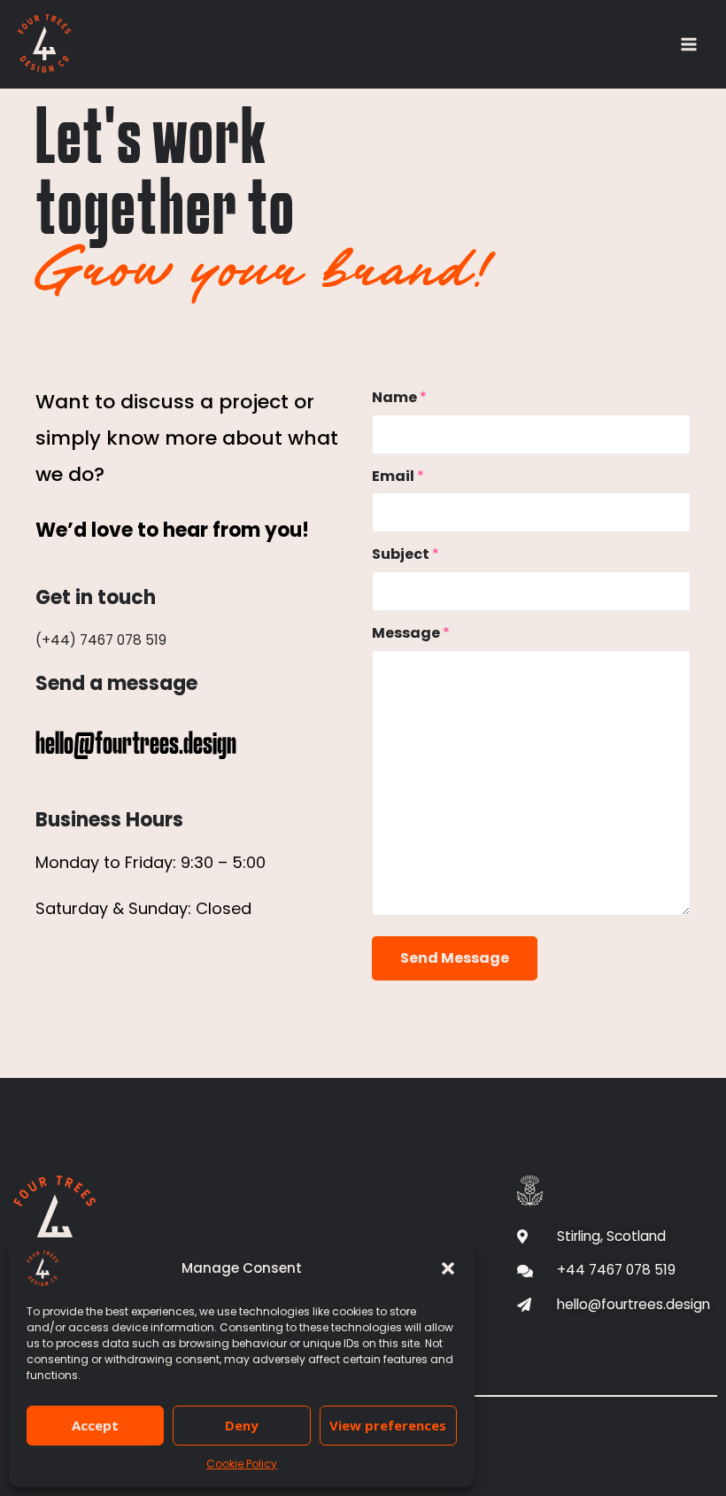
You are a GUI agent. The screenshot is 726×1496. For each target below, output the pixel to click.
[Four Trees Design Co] (44, 43)
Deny (242, 1425)
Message (411, 633)
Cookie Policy (241, 1463)
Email (398, 476)
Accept (95, 1425)
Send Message (454, 958)
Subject (405, 554)
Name (399, 397)
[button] (448, 1268)
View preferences (387, 1425)
